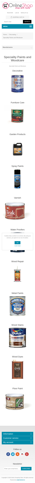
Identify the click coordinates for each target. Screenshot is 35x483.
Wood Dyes (17, 356)
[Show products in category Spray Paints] (17, 179)
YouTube (22, 454)
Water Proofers (17, 229)
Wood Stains (17, 325)
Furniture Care (17, 102)
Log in (17, 13)
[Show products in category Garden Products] (17, 147)
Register (10, 13)
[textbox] (13, 21)
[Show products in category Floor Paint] (17, 401)
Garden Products (17, 134)
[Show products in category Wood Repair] (17, 274)
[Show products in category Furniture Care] (17, 115)
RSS (17, 454)
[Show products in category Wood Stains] (17, 338)
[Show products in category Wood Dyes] (17, 369)
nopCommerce (21, 480)
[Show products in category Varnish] (17, 211)
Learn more (17, 246)
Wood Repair (17, 261)
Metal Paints (17, 293)
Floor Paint (17, 388)
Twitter (13, 454)
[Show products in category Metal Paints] (17, 306)
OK (17, 242)
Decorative (17, 71)
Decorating (12, 34)
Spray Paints (17, 166)
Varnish (17, 198)
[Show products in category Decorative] (17, 83)
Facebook (8, 454)
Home (5, 34)
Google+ (27, 454)
